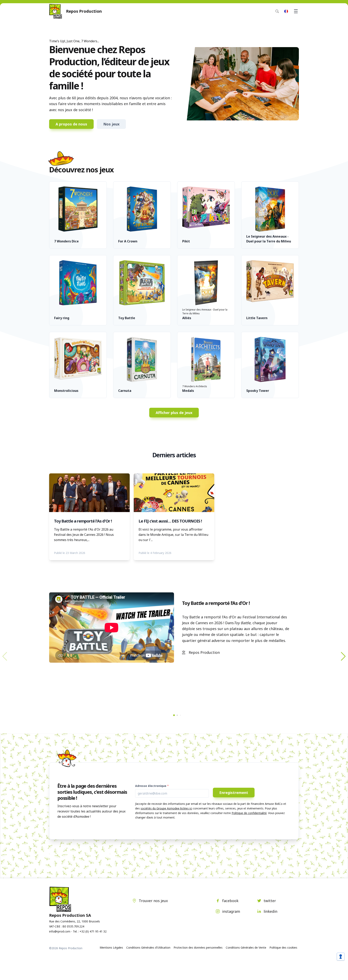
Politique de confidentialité (249, 813)
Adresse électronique (150, 786)
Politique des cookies (283, 947)
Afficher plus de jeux (174, 412)
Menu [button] (296, 11)
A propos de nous (71, 124)
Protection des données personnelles (198, 947)
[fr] (286, 11)
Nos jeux (111, 124)
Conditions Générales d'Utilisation (148, 947)
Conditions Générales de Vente (246, 947)
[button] (343, 656)
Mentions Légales (111, 947)
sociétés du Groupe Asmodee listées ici (166, 808)
